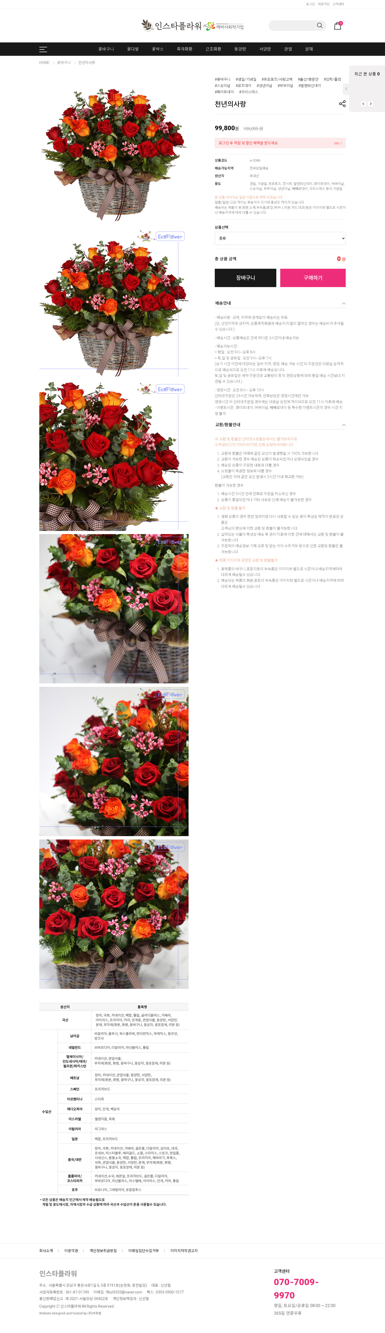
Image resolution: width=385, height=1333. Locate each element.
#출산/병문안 (308, 79)
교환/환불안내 (227, 424)
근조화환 (213, 49)
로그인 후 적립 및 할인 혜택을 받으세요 (248, 143)
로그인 (310, 4)
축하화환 (184, 49)
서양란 (265, 49)
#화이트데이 (224, 92)
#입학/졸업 (332, 79)
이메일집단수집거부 (143, 1251)
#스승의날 (222, 86)
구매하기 (313, 278)
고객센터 (338, 4)
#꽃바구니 (222, 79)
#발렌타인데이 (310, 86)
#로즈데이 (243, 86)
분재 (309, 49)
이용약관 (71, 1251)
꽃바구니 (106, 49)
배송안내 (223, 303)
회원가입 (323, 4)
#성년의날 (264, 86)
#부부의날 (285, 86)
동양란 (240, 49)
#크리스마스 (248, 92)
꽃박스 (158, 49)
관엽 (288, 49)
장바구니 (245, 278)
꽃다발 (133, 49)
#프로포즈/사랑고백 (277, 79)
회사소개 (46, 1251)
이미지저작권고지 (184, 1251)
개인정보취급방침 (103, 1251)
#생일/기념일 (246, 79)
